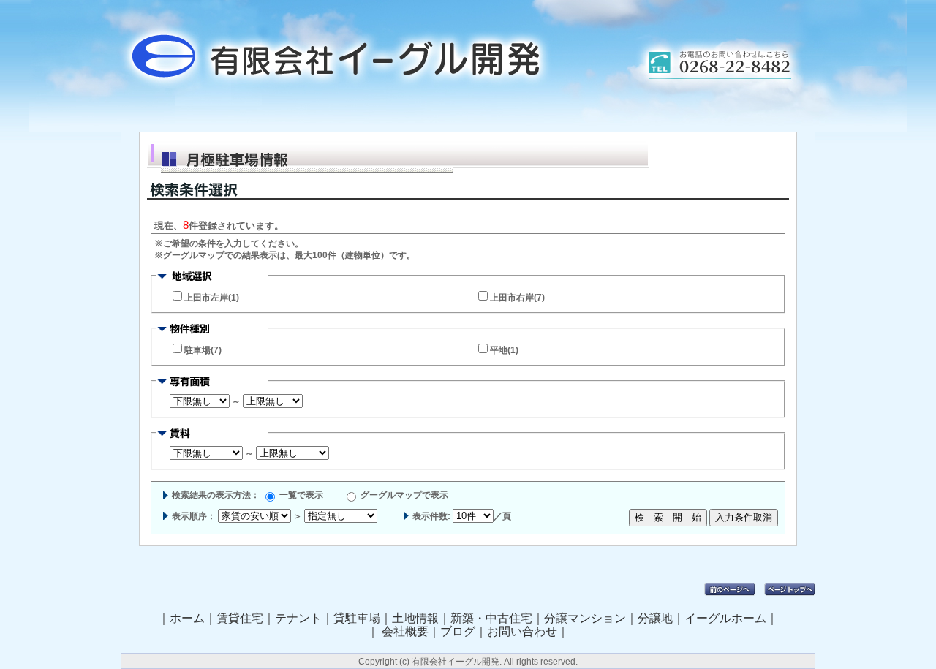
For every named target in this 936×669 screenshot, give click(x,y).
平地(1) (504, 350)
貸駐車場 (356, 618)
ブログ (457, 631)
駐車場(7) (203, 350)
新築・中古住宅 (491, 618)
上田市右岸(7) (517, 297)
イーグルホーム (725, 618)
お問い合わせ (522, 631)
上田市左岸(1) (211, 297)
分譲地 (655, 618)
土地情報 (415, 618)
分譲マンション (585, 618)
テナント (298, 618)
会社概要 (405, 631)
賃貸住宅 (239, 618)
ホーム (187, 618)
